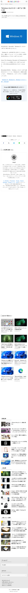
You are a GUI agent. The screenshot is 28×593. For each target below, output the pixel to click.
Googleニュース (11, 182)
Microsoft (10, 136)
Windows (4, 12)
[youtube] (14, 589)
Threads (17, 180)
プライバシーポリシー (7, 583)
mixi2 (17, 182)
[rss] (17, 589)
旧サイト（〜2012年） (7, 585)
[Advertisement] (14, 24)
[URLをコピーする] (24, 143)
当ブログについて (6, 580)
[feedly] (15, 589)
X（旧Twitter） (6, 180)
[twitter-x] (10, 589)
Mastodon (5, 182)
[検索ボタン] (1, 1)
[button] (3, 143)
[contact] (18, 589)
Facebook (13, 180)
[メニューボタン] (26, 1)
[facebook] (9, 589)
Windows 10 (19, 136)
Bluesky (22, 180)
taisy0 (14, 162)
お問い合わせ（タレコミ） (8, 582)
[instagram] (12, 589)
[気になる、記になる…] (14, 1)
